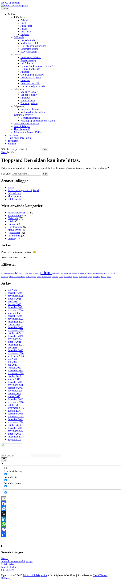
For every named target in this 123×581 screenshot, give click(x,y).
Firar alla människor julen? (33, 46)
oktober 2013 (14, 433)
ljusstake (55, 277)
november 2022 (16, 330)
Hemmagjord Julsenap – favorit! (36, 66)
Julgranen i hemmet (30, 109)
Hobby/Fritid (14, 215)
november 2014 (16, 422)
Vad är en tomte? (28, 92)
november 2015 (16, 416)
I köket (11, 238)
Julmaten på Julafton (30, 57)
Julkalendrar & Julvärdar (26, 123)
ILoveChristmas (28, 51)
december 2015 (15, 413)
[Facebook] (61, 503)
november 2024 (16, 310)
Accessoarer (14, 232)
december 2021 (15, 336)
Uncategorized (15, 227)
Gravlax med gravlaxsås (32, 86)
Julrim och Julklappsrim (35, 575)
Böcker (11, 224)
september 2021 (16, 344)
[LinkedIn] (61, 519)
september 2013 (16, 436)
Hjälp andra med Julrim (19, 138)
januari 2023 (14, 324)
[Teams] (61, 529)
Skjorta (75, 277)
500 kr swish (14, 199)
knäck (39, 277)
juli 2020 (12, 359)
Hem (4, 152)
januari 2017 (14, 396)
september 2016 (16, 407)
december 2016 (15, 399)
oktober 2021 (14, 341)
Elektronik (13, 218)
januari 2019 (14, 379)
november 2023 (16, 318)
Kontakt (12, 143)
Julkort (23, 28)
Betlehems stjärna (29, 48)
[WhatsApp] (61, 524)
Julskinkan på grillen (30, 77)
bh (16, 273)
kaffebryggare (31, 277)
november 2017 (16, 390)
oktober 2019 (14, 376)
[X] (61, 513)
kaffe (23, 277)
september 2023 (16, 321)
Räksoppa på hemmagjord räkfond (37, 120)
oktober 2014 (14, 425)
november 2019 (16, 373)
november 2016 (16, 402)
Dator (21, 273)
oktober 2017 (14, 393)
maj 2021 (12, 347)
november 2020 (16, 353)
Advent (24, 20)
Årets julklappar (22, 126)
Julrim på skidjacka (100, 273)
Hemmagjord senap (30, 69)
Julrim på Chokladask (60, 273)
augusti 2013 (14, 439)
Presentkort (68, 277)
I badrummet (14, 235)
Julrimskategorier (16, 212)
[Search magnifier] (4, 459)
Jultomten (25, 97)
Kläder (11, 221)
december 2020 (15, 350)
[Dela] (61, 534)
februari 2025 (14, 304)
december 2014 (15, 419)
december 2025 (15, 293)
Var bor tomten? (28, 94)
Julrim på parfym (86, 273)
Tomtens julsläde (28, 103)
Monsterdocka (15, 196)
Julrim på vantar (15, 277)
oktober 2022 (14, 333)
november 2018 (16, 385)
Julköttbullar (26, 63)
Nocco (11, 187)
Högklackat (28, 273)
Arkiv (4, 257)
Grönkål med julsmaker (32, 74)
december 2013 (15, 428)
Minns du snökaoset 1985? (27, 132)
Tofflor (103, 277)
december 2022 (15, 327)
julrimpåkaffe (74, 273)
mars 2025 (13, 301)
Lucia (23, 23)
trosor (109, 277)
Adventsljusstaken (8, 273)
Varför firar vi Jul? (29, 43)
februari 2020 (14, 367)
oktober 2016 (14, 405)
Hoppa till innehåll (10, 2)
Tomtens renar (27, 100)
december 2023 (15, 316)
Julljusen (24, 34)
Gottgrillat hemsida (30, 117)
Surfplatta (96, 277)
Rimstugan (13, 135)
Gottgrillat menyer (23, 115)
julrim (46, 272)
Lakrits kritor (14, 193)
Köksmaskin (46, 277)
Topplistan (13, 140)
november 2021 (16, 339)
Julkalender (26, 25)
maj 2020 (12, 364)
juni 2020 (12, 362)
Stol (80, 277)
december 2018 (15, 382)
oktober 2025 (14, 298)
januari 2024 (14, 313)
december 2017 (15, 387)
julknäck (36, 273)
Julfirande (19, 37)
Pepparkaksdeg (28, 60)
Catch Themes (100, 575)
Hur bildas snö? (22, 129)
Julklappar (25, 31)
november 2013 (16, 430)
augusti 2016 (14, 410)
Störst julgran (87, 277)
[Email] (61, 498)
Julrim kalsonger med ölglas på (23, 190)
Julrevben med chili (30, 83)
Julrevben (25, 80)
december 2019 (15, 370)
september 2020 (16, 356)
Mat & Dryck (14, 229)
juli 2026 (12, 290)
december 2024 (15, 307)
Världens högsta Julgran (32, 112)
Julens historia (27, 40)
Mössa (61, 277)
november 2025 (16, 295)
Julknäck (24, 71)
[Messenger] (61, 508)
